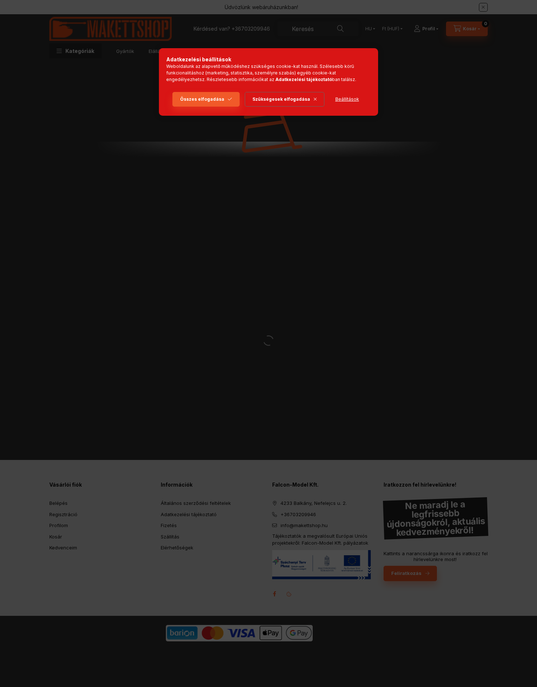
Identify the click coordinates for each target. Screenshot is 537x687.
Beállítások (347, 99)
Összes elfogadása (202, 99)
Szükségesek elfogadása (281, 99)
